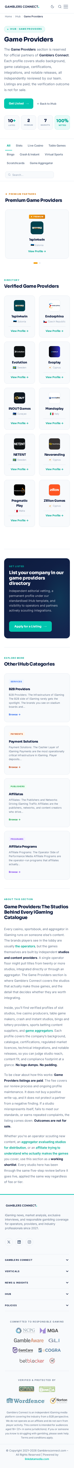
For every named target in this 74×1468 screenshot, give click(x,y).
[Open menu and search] (63, 6)
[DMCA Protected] (47, 1389)
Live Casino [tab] (35, 145)
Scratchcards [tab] (15, 163)
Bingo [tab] (10, 154)
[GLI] (54, 1340)
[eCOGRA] (49, 1350)
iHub (18, 16)
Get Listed (16, 103)
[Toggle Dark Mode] (52, 6)
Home (8, 16)
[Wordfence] (26, 1400)
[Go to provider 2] (39, 263)
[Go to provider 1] (36, 263)
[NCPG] (25, 1330)
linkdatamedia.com (37, 1459)
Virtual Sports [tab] (54, 154)
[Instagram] (29, 1242)
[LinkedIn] (19, 1242)
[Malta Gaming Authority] (49, 1330)
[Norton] (58, 1400)
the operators (25, 946)
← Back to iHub (46, 103)
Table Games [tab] (57, 145)
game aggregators (39, 1031)
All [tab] (8, 145)
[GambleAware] (29, 1340)
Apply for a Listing (28, 626)
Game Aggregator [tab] (41, 163)
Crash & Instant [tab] (30, 154)
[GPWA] (26, 1389)
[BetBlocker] (32, 1360)
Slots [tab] (19, 145)
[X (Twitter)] (9, 1242)
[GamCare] (23, 1350)
